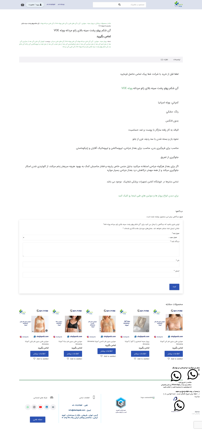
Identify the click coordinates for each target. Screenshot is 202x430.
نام (177, 260)
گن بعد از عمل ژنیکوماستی (76, 44)
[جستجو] (119, 5)
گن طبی (72, 47)
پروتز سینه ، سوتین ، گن (86, 23)
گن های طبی (72, 23)
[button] (175, 359)
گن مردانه (66, 47)
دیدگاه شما (174, 241)
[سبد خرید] (22, 4)
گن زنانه (28, 44)
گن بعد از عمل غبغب (60, 44)
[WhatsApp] (28, 407)
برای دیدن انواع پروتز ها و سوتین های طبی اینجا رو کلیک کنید (148, 196)
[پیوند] (179, 5)
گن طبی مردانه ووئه (47, 23)
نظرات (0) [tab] (164, 59)
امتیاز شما (175, 233)
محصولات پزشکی (101, 23)
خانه (109, 23)
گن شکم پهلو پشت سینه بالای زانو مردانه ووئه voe (92, 47)
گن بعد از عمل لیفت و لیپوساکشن (42, 44)
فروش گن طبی (39, 41)
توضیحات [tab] (176, 59)
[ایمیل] (53, 407)
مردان (53, 41)
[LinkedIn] (47, 407)
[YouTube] (40, 407)
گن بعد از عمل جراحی (93, 44)
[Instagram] (34, 407)
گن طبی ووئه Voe (61, 23)
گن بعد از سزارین (28, 41)
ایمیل (176, 270)
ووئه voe (126, 88)
